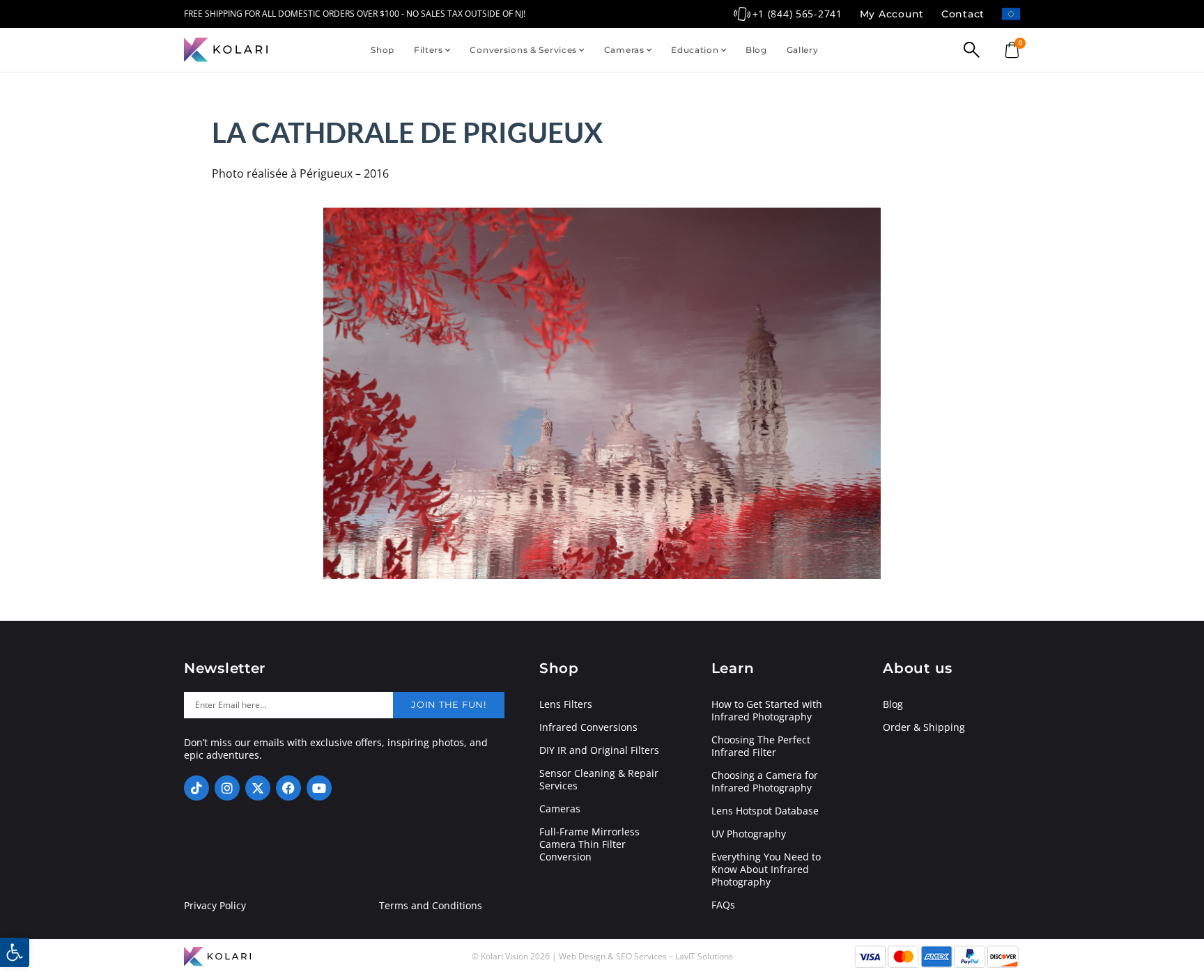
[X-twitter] (257, 788)
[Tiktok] (196, 788)
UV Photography (748, 834)
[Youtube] (319, 788)
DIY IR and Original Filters (599, 750)
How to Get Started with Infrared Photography (766, 710)
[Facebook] (288, 788)
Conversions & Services (523, 50)
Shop (382, 50)
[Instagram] (227, 788)
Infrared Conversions (588, 727)
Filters (428, 50)
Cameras (624, 50)
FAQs (723, 905)
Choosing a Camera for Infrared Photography (764, 781)
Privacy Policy (215, 905)
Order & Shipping (924, 727)
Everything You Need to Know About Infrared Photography (766, 869)
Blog (756, 50)
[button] (14, 952)
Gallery (803, 50)
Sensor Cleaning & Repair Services (598, 779)
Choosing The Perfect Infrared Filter (760, 746)
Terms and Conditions (430, 905)
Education (694, 50)
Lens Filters (565, 704)
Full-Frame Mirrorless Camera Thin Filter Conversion (589, 844)
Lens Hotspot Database (765, 811)
